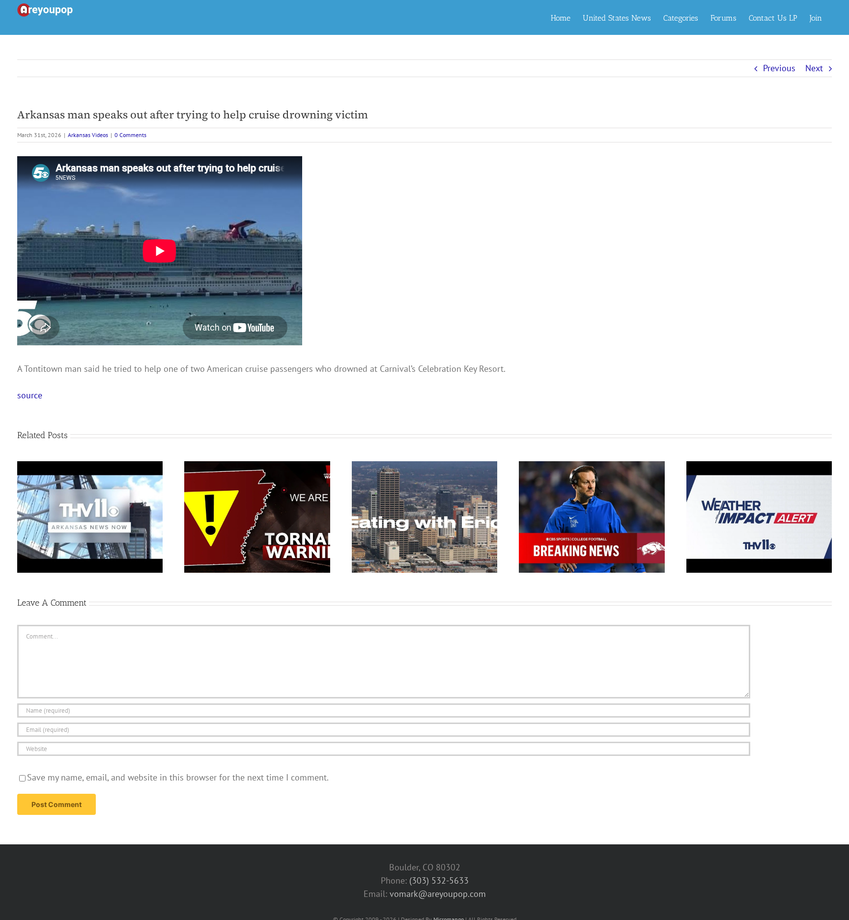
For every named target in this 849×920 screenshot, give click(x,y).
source (29, 395)
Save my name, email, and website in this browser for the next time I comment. (178, 777)
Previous (779, 68)
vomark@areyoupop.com (438, 893)
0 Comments (130, 135)
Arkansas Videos (88, 135)
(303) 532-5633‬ (439, 880)
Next (814, 68)
